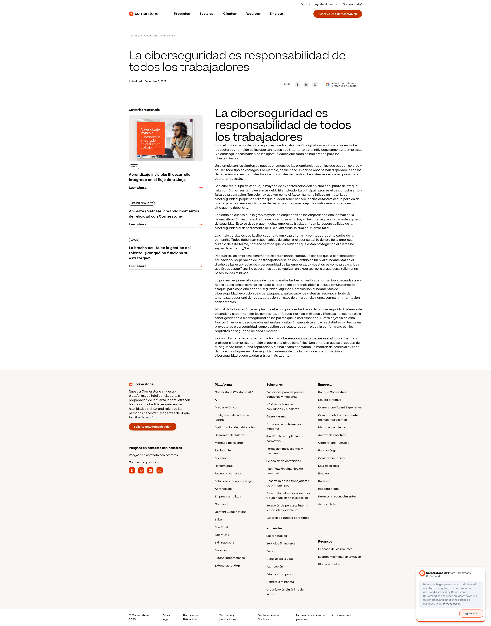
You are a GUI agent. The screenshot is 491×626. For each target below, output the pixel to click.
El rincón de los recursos (335, 549)
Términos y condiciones (227, 617)
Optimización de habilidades (235, 428)
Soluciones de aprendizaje (233, 481)
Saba (218, 520)
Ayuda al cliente (326, 4)
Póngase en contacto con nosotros (153, 455)
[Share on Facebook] (297, 84)
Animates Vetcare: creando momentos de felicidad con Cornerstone (161, 202)
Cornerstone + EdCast (333, 443)
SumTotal (221, 527)
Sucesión (221, 458)
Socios (305, 4)
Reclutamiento (225, 451)
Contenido (222, 504)
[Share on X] (315, 84)
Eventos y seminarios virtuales (339, 557)
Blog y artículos (329, 564)
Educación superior (280, 574)
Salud (270, 551)
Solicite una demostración (152, 427)
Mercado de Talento (229, 443)
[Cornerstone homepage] (166, 384)
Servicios (221, 550)
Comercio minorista (280, 582)
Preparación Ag (226, 408)
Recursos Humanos (228, 474)
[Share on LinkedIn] (306, 84)
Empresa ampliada (228, 497)
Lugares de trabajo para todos (287, 518)
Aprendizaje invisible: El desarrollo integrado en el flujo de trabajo (164, 116)
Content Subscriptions (230, 512)
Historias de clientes (332, 428)
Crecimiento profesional (159, 35)
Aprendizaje (223, 489)
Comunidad (351, 4)
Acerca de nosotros (332, 435)
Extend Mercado (226, 566)
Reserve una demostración (337, 14)
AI (216, 400)
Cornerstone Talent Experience (340, 408)
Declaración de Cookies (268, 617)
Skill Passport (224, 543)
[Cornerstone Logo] (143, 14)
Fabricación (274, 567)
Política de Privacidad (190, 617)
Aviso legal (166, 617)
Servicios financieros (281, 544)
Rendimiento (224, 466)
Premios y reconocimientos (337, 497)
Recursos (134, 35)
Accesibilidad (327, 504)
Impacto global (328, 489)
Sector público (276, 536)
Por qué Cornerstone (332, 392)
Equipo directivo (329, 400)
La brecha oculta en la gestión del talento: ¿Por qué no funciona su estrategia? (162, 239)
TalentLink (222, 535)
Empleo (323, 474)
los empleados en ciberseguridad (308, 338)
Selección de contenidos (283, 461)
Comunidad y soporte (144, 462)
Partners (324, 481)
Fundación (325, 451)
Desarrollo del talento (230, 435)
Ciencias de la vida (279, 559)
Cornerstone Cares (331, 458)
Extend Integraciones (230, 558)
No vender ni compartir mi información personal (323, 617)
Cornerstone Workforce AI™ (234, 392)
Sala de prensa (328, 466)
